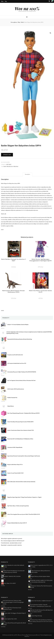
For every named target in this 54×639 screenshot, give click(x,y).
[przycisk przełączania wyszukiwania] (49, 1)
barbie (5, 166)
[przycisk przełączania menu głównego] (27, 17)
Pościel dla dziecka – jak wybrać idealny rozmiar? (11, 543)
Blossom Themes (40, 635)
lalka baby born (10, 166)
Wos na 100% (27, 8)
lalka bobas (15, 166)
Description (27, 174)
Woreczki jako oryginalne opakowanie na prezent (11, 538)
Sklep (2, 1)
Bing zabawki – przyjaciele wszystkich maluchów (11, 545)
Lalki (7, 164)
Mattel (9, 164)
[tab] (27, 174)
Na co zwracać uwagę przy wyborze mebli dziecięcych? (12, 540)
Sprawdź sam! (7, 154)
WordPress (27, 636)
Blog (6, 1)
